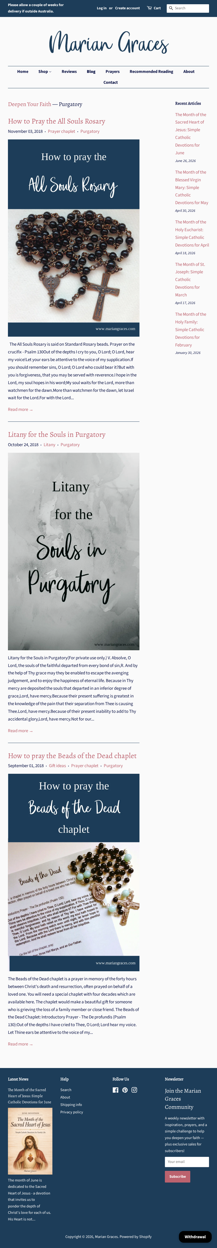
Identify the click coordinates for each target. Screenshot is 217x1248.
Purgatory (90, 131)
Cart (157, 8)
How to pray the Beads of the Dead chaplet (72, 756)
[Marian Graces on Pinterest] (125, 1091)
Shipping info (71, 1105)
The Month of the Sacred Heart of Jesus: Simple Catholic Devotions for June (29, 1096)
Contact (110, 82)
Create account (127, 8)
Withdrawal (195, 1237)
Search (65, 1090)
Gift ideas (57, 766)
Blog (91, 71)
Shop (43, 71)
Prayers (113, 71)
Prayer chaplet (61, 131)
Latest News (18, 1079)
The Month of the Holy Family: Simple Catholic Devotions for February (190, 329)
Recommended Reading (151, 71)
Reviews (69, 71)
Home (22, 71)
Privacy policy (71, 1112)
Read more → (20, 409)
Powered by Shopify (136, 1237)
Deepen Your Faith (29, 104)
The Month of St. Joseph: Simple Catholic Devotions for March (190, 279)
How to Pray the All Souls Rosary (56, 121)
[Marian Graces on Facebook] (115, 1091)
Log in (102, 8)
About (189, 71)
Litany (49, 445)
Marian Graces (106, 1237)
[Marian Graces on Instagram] (134, 1091)
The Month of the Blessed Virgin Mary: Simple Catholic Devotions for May (191, 187)
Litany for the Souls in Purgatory (56, 434)
